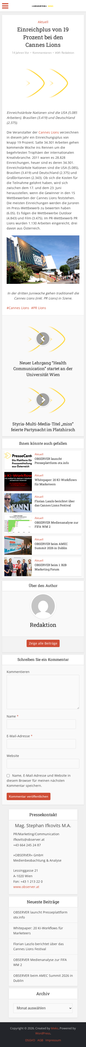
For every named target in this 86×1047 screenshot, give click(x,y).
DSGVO (30, 1040)
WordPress (42, 1033)
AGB (40, 1040)
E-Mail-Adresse (20, 736)
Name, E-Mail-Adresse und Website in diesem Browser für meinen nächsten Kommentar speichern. (39, 780)
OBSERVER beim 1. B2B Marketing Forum (51, 567)
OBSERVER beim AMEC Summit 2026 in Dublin (51, 546)
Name (13, 716)
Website (13, 756)
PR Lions (39, 308)
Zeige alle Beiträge (43, 643)
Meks (54, 1028)
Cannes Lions (49, 132)
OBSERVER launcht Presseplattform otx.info (52, 461)
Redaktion (67, 52)
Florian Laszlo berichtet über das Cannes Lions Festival (55, 503)
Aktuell (43, 22)
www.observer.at (26, 887)
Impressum (53, 1040)
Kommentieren (42, 52)
